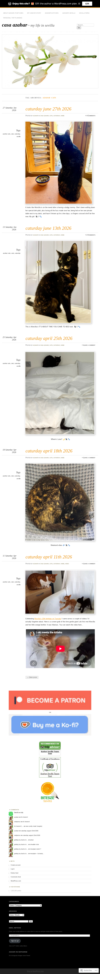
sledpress (17, 821)
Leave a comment (89, 345)
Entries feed (14, 873)
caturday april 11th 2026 (49, 556)
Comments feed (16, 877)
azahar (35, 116)
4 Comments (91, 116)
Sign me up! (15, 941)
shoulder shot (34, 844)
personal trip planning (12, 18)
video (67, 564)
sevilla (18, 136)
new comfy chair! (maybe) (34, 826)
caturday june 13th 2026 (48, 228)
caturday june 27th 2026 (48, 108)
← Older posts (32, 677)
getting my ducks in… (21, 840)
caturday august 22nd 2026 (29, 831)
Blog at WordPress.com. (35, 971)
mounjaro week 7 (35, 849)
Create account (15, 865)
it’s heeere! (24, 817)
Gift (87, 3)
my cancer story (34, 13)
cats (51, 116)
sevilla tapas (84, 13)
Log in (12, 869)
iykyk (32, 840)
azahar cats (6, 134)
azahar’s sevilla (68, 13)
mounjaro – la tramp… (37, 853)
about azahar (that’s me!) (13, 13)
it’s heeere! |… (18, 826)
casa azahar (14, 25)
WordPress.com (16, 881)
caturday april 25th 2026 (49, 338)
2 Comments (91, 235)
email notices (15, 928)
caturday (56, 116)
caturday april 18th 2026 (49, 450)
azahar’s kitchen (51, 13)
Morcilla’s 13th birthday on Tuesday (47, 619)
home (62, 116)
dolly (21, 812)
